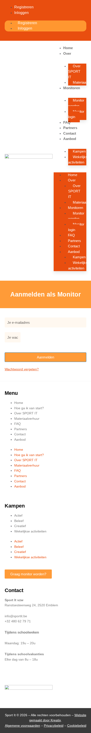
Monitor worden (76, 103)
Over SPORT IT (74, 71)
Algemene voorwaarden (22, 725)
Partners (70, 128)
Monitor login (76, 114)
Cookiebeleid (76, 725)
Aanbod (69, 139)
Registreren (24, 7)
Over (67, 53)
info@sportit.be (16, 616)
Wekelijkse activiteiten (78, 159)
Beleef (19, 521)
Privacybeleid (53, 725)
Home (68, 48)
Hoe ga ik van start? (29, 408)
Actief (18, 515)
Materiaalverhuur (26, 418)
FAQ (66, 122)
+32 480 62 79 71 (18, 621)
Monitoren (71, 88)
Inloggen (21, 13)
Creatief (20, 526)
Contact (69, 133)
